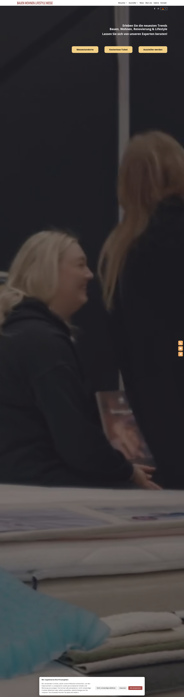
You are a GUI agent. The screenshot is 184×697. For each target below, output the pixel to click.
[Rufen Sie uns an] (180, 343)
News (142, 3)
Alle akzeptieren (135, 688)
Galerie (156, 3)
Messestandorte (85, 49)
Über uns (148, 3)
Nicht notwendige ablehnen (106, 688)
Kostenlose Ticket (118, 49)
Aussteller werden (152, 49)
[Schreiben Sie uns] (180, 348)
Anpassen (123, 688)
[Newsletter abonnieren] (180, 354)
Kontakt (164, 3)
